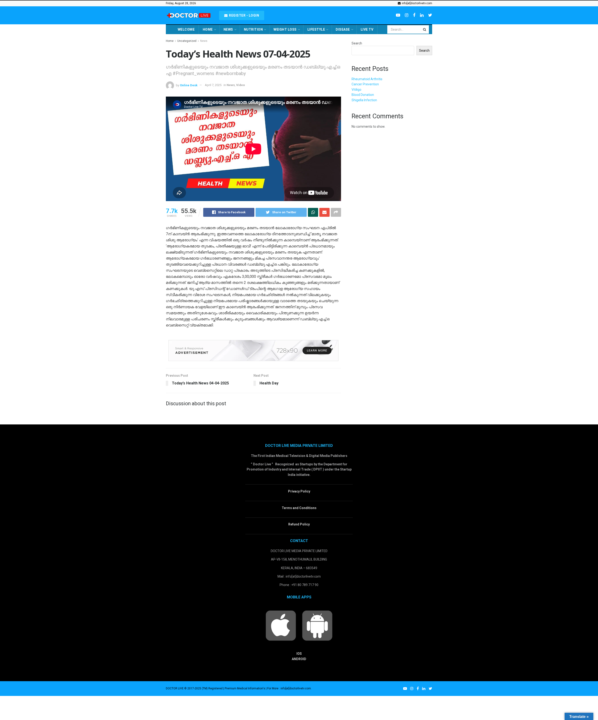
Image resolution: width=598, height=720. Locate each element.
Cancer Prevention (365, 84)
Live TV (367, 29)
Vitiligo (356, 89)
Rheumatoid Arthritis (367, 79)
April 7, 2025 (213, 85)
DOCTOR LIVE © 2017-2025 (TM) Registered (194, 688)
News (228, 29)
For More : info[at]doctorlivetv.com (289, 688)
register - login (243, 15)
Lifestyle (316, 29)
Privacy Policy (299, 491)
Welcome (186, 29)
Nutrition (253, 29)
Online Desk (188, 85)
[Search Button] (425, 29)
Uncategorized (186, 41)
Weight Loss (285, 29)
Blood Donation (363, 95)
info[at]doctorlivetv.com (416, 3)
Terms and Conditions (299, 508)
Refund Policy (299, 524)
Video (240, 85)
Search (357, 43)
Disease (343, 29)
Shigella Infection (364, 100)
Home (208, 29)
